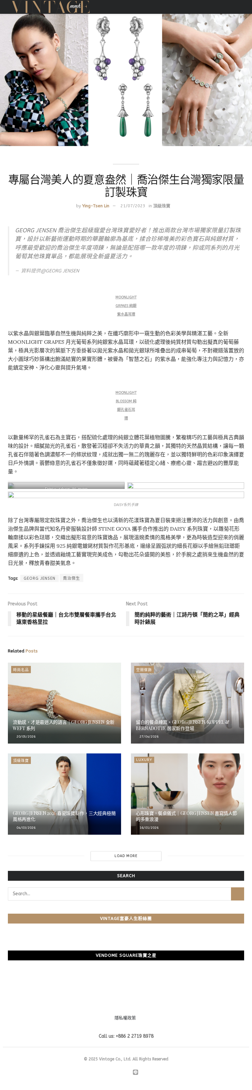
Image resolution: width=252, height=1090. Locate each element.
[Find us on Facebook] (112, 1073)
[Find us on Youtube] (127, 1073)
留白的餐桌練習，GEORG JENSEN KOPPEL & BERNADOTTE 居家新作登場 (182, 725)
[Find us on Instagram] (120, 1073)
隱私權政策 (125, 1017)
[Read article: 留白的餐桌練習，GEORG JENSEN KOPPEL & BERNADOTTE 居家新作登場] (187, 703)
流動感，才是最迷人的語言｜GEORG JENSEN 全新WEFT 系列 (64, 725)
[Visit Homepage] (50, 7)
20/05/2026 (25, 737)
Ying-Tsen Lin (95, 205)
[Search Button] (237, 893)
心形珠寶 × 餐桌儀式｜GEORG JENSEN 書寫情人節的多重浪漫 (186, 816)
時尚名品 (21, 670)
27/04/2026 (148, 737)
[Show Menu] (241, 7)
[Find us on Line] (135, 1073)
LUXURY (144, 760)
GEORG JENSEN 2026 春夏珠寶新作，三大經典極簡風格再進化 (64, 816)
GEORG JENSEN (39, 578)
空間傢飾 (144, 670)
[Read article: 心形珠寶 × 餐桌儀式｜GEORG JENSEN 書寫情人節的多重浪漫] (187, 794)
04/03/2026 (25, 828)
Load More (126, 856)
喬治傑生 (71, 578)
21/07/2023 (132, 205)
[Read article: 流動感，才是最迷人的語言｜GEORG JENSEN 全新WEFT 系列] (64, 703)
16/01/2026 (148, 828)
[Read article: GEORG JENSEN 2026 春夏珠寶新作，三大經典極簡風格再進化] (64, 794)
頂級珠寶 (161, 205)
